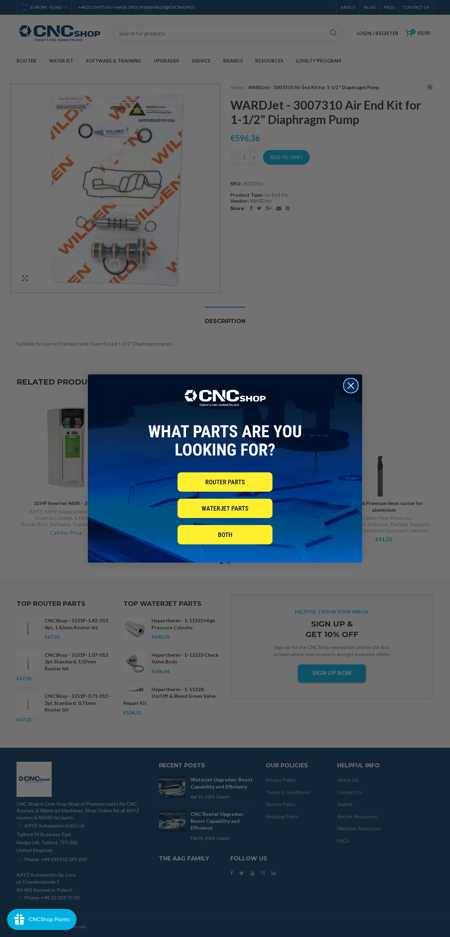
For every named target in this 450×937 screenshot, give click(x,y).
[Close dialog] (351, 386)
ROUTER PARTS (225, 482)
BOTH (225, 534)
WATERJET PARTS (225, 508)
